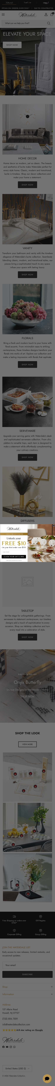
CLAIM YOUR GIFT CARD (14, 556)
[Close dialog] (54, 525)
